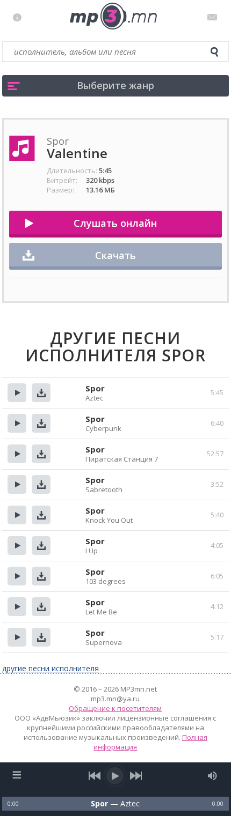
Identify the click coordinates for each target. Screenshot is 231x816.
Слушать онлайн (115, 223)
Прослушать (17, 392)
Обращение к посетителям (115, 708)
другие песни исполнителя (50, 668)
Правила (19, 17)
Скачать (115, 255)
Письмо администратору (214, 17)
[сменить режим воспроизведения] (16, 774)
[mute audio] (212, 775)
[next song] (136, 775)
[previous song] (95, 775)
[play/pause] (115, 775)
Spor (95, 388)
